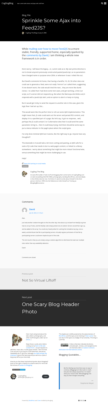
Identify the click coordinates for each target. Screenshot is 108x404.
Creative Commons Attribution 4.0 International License (76, 349)
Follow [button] (45, 376)
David (32, 209)
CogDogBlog (7, 3)
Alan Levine (89, 336)
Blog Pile (26, 15)
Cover (39, 400)
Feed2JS (25, 166)
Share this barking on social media (35, 164)
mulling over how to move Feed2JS (48, 48)
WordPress (62, 336)
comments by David (37, 55)
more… (28, 340)
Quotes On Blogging (25, 365)
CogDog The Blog (37, 172)
